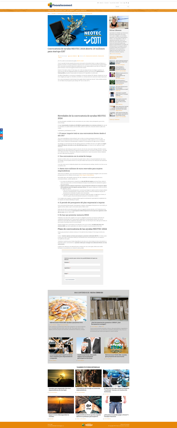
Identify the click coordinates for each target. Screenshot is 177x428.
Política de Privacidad (124, 424)
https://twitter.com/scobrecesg (115, 53)
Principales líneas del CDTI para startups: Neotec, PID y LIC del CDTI (121, 100)
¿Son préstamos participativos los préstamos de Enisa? (121, 68)
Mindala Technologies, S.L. (58, 425)
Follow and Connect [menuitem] (114, 2)
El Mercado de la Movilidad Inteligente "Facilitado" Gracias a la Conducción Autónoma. (116, 390)
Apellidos (67, 268)
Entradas (54, 13)
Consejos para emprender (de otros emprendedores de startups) (60, 389)
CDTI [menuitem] (68, 10)
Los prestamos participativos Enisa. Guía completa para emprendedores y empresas (61, 356)
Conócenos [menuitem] (51, 10)
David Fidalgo (107, 393)
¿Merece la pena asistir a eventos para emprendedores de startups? (122, 75)
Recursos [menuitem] (107, 2)
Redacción (118, 90)
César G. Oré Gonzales (121, 71)
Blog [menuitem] (121, 2)
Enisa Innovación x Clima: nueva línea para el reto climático (121, 82)
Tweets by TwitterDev (114, 119)
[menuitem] (98, 2)
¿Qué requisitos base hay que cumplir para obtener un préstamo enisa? (122, 114)
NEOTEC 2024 (80, 60)
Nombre (67, 262)
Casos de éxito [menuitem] (59, 10)
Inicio (49, 13)
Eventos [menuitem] (77, 10)
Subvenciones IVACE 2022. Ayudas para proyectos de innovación (116, 355)
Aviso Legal (50, 424)
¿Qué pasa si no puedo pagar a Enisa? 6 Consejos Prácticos (122, 94)
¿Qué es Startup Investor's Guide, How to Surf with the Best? (122, 62)
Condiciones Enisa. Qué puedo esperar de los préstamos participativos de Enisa (86, 356)
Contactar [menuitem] (83, 10)
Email (66, 273)
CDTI (84, 56)
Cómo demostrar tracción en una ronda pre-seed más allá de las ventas (122, 108)
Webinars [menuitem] (72, 10)
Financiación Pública (64, 324)
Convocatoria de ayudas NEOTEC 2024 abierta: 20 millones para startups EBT (74, 13)
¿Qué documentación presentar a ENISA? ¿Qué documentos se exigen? (105, 323)
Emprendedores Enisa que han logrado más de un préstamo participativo (88, 415)
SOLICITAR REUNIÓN (69, 279)
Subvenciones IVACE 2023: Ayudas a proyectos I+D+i (66, 322)
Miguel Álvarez (119, 110)
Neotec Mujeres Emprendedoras (86, 175)
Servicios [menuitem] (101, 2)
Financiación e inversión (91, 56)
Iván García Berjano (120, 64)
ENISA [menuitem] (64, 10)
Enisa (103, 326)
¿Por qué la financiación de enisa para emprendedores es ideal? (122, 88)
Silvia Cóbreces (73, 56)
